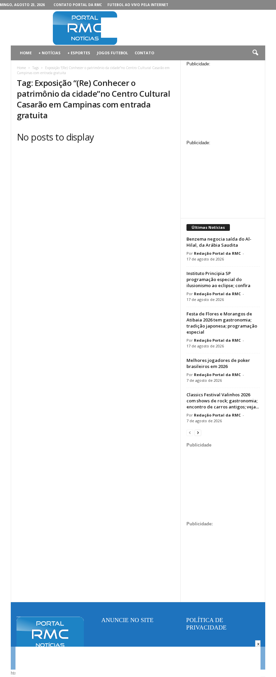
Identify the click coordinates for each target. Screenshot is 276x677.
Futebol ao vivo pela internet (137, 4)
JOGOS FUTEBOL (112, 52)
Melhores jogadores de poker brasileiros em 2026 (218, 363)
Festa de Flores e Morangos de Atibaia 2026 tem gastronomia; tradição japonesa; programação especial (221, 323)
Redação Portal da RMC (217, 253)
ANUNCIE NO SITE (127, 620)
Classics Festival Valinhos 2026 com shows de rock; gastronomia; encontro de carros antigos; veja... (222, 401)
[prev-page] (189, 432)
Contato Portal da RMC (78, 4)
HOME (26, 52)
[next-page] (198, 432)
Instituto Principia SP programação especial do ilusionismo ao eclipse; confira (218, 279)
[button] (255, 52)
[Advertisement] (179, 28)
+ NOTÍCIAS (49, 52)
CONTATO (144, 52)
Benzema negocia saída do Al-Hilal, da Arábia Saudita (218, 242)
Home (21, 67)
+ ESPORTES (78, 52)
